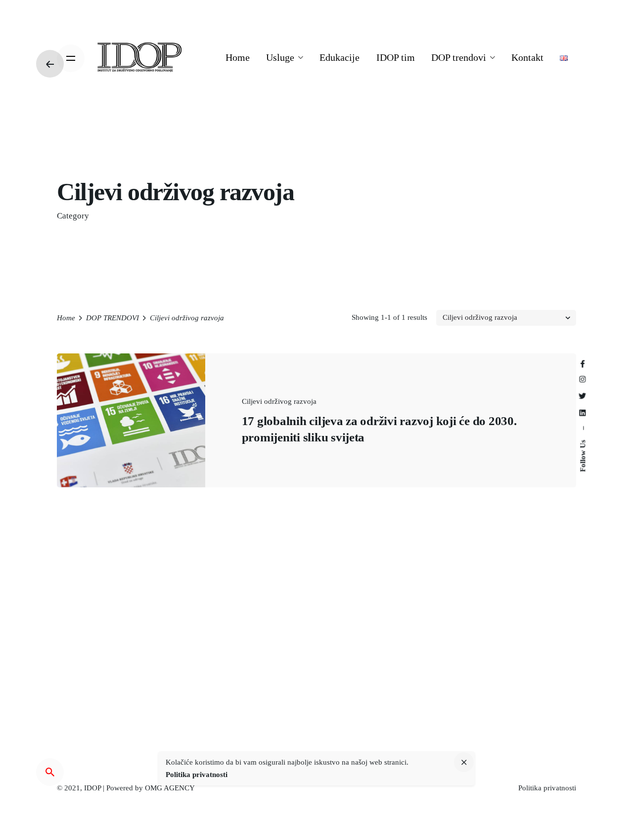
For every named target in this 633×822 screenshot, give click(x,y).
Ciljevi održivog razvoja (279, 401)
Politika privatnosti (547, 788)
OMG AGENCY (170, 788)
